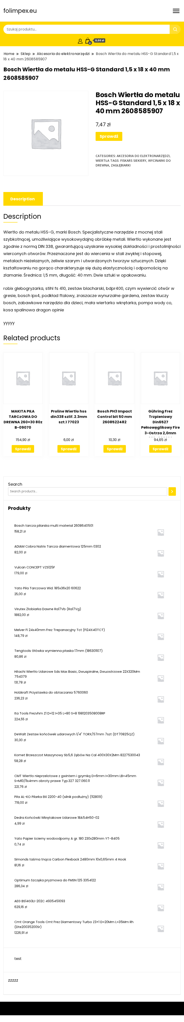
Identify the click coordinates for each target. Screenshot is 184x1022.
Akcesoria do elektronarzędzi (143, 156)
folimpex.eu (20, 11)
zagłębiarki (121, 165)
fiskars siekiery (133, 160)
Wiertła (102, 160)
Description (22, 199)
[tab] (22, 199)
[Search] (172, 491)
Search (15, 484)
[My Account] (80, 40)
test (18, 958)
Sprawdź (109, 136)
